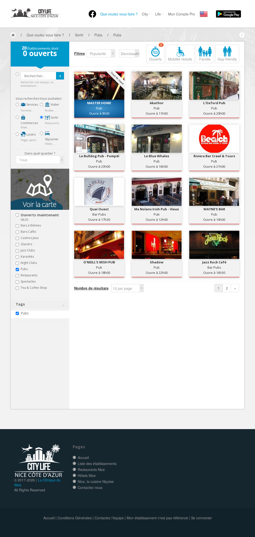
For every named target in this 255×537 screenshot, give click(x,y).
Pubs (25, 313)
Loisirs (31, 134)
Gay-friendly (227, 59)
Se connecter (201, 517)
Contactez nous (90, 487)
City (145, 13)
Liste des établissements (97, 463)
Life (158, 13)
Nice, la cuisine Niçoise (96, 481)
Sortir (54, 117)
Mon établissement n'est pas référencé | (158, 517)
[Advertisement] (45, 373)
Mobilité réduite (180, 59)
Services (32, 104)
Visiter (54, 104)
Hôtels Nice (87, 475)
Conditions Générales (75, 517)
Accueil (83, 457)
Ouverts (155, 53)
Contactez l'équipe (109, 517)
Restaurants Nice (91, 469)
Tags (20, 304)
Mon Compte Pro (181, 13)
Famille (205, 59)
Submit (60, 75)
